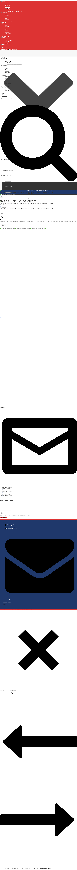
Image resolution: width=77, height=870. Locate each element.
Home (3, 57)
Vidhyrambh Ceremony (6, 497)
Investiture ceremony (6, 488)
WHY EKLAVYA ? (8, 60)
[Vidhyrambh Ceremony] (7, 495)
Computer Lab (7, 76)
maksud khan (3, 204)
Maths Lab (7, 82)
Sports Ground (7, 85)
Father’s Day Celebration (7, 491)
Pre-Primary (7, 66)
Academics (4, 65)
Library (6, 79)
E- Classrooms (7, 78)
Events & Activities (8, 89)
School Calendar (5, 86)
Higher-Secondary (8, 72)
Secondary (7, 71)
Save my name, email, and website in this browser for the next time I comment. (16, 515)
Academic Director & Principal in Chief (14, 64)
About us (4, 58)
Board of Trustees (10, 62)
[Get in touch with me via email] (39, 482)
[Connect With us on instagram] (4, 604)
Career (3, 93)
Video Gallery (7, 91)
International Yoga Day (6, 494)
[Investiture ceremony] (7, 487)
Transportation (8, 186)
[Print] (0, 220)
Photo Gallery (3, 207)
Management (7, 61)
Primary (6, 68)
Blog (3, 94)
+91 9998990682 (4, 49)
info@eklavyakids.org (13, 49)
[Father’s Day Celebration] (7, 490)
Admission (4, 73)
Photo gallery (7, 90)
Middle (6, 69)
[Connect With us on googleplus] (3, 604)
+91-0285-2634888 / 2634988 (11, 528)
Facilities (4, 75)
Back (6, 4)
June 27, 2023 (6, 205)
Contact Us (4, 96)
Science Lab (7, 80)
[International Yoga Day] (7, 492)
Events (3, 87)
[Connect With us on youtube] (5, 604)
